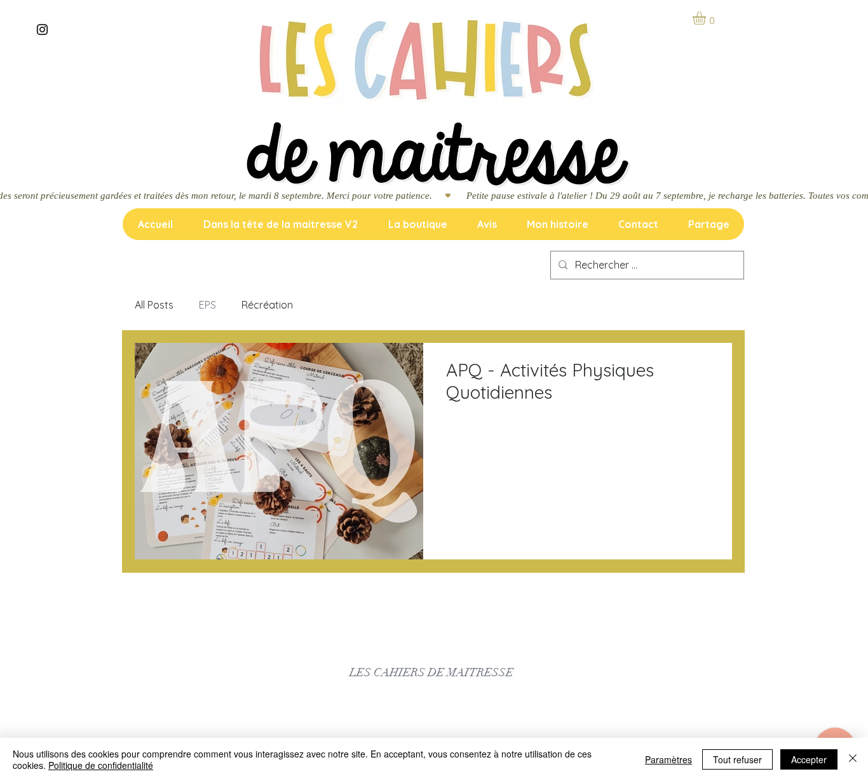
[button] (707, 18)
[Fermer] (852, 759)
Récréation (267, 304)
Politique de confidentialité (100, 765)
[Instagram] (42, 29)
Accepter (809, 759)
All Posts (154, 304)
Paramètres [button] (668, 759)
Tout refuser (737, 759)
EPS (207, 304)
